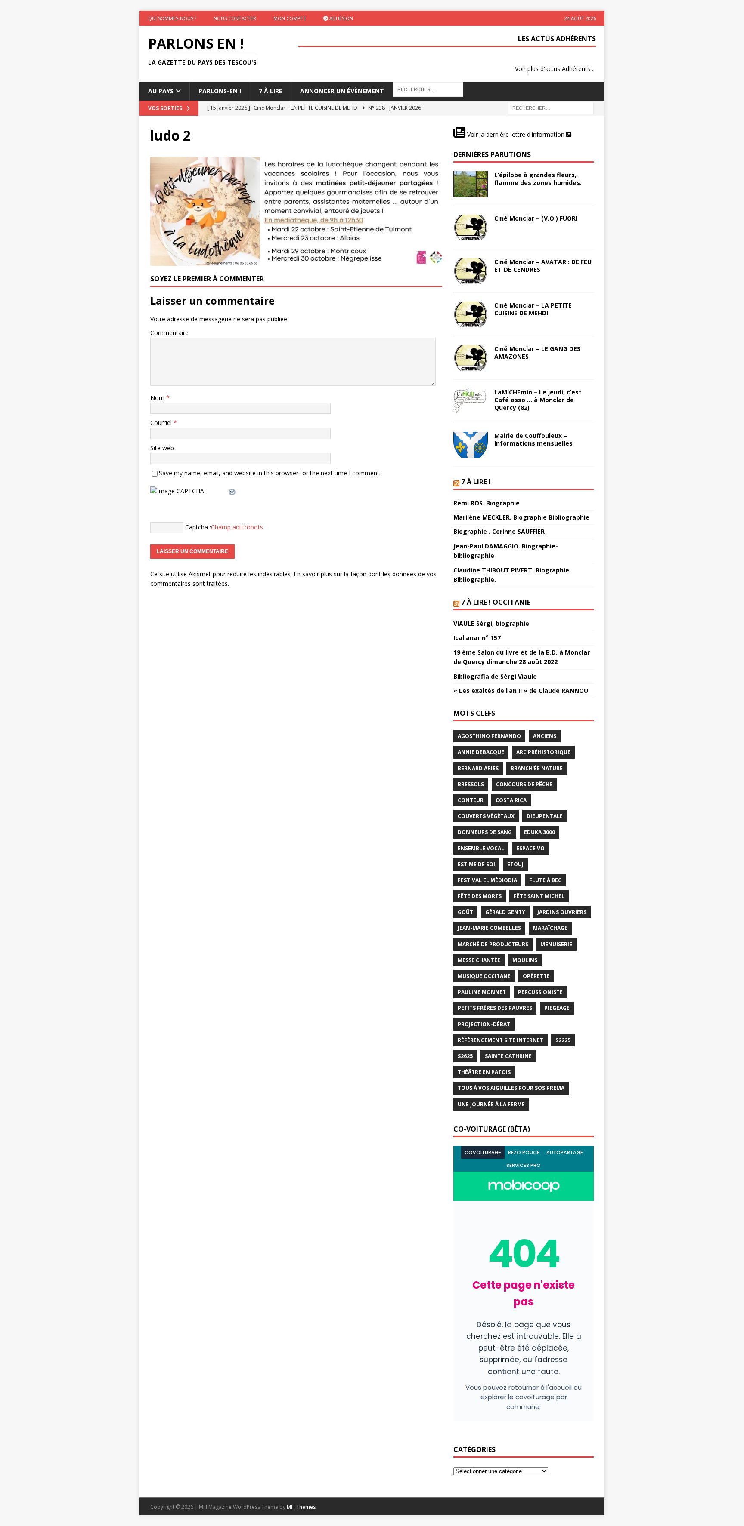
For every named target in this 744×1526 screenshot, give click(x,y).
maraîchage (550, 928)
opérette (536, 976)
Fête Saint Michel (539, 896)
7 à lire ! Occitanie (495, 602)
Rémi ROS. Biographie (486, 503)
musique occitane (484, 976)
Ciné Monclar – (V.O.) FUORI (535, 218)
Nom (158, 398)
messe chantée (479, 960)
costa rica (511, 800)
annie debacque (481, 752)
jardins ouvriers (561, 912)
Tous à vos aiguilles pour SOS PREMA (511, 1088)
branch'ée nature (537, 768)
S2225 (562, 1040)
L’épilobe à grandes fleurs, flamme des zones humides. (538, 179)
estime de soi (476, 864)
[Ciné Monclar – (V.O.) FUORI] (470, 227)
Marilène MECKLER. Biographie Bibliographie (521, 517)
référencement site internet (500, 1040)
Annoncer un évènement (342, 91)
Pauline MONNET (482, 992)
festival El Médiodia (487, 880)
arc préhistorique (543, 752)
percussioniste (540, 992)
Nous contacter (235, 18)
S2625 (465, 1056)
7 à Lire (270, 91)
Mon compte (289, 18)
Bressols (471, 784)
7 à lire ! (476, 481)
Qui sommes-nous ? (172, 18)
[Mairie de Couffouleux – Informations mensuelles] (470, 445)
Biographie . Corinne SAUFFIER (499, 531)
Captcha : (198, 527)
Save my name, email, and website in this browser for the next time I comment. (270, 473)
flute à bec (545, 880)
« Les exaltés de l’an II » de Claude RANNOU (520, 690)
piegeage (557, 1008)
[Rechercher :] (551, 107)
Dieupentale (545, 816)
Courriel (162, 422)
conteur (471, 800)
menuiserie (556, 944)
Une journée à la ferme (491, 1104)
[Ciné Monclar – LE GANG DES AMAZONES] (470, 358)
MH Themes (301, 1507)
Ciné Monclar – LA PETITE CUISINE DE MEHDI (533, 309)
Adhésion (340, 18)
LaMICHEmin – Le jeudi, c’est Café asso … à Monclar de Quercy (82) (538, 400)
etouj (515, 864)
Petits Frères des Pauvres (495, 1008)
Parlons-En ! (219, 91)
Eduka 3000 (539, 832)
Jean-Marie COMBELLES (489, 928)
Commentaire (169, 333)
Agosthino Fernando (489, 736)
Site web (162, 448)
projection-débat (484, 1024)
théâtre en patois (484, 1072)
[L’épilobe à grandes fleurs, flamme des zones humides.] (470, 184)
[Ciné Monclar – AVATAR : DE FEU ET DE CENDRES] (470, 271)
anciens (544, 736)
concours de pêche (524, 784)
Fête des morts (480, 896)
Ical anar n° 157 (477, 638)
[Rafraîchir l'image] (232, 491)
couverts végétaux (486, 816)
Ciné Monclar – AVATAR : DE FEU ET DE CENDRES (543, 266)
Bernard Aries (478, 768)
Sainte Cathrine (508, 1056)
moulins (524, 960)
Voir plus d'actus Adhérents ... (555, 69)
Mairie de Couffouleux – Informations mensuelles (533, 439)
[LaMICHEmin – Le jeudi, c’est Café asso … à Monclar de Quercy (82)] (470, 401)
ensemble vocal (481, 848)
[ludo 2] (296, 260)
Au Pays (161, 91)
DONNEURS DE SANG (485, 832)
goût (465, 912)
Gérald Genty (505, 912)
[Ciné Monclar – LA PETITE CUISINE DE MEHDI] (470, 314)
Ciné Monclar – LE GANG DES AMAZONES (537, 352)
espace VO (530, 848)
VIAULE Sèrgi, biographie (491, 623)
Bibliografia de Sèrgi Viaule (495, 676)
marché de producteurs (493, 944)
